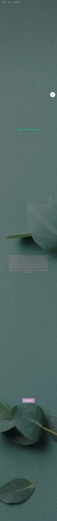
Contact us (16, 2)
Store (3, 2)
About (9, 2)
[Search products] (52, 94)
